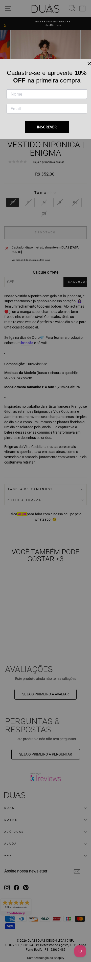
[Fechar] (89, 63)
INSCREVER (47, 126)
